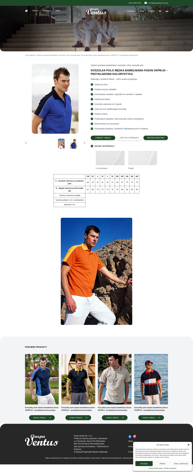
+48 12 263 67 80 (134, 3)
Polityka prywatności (170, 468)
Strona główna (26, 10)
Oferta (57, 11)
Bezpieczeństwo (155, 138)
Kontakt (151, 11)
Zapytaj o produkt (129, 138)
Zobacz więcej (39, 418)
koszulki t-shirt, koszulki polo (69, 55)
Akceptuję (144, 464)
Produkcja (47, 11)
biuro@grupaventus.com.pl (158, 3)
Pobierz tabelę (103, 138)
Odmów (162, 464)
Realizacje (131, 11)
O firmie (35, 11)
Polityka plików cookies (156, 468)
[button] (188, 445)
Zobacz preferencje (181, 464)
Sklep (130, 441)
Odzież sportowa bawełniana (47, 55)
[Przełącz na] (160, 11)
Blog (142, 11)
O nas (130, 452)
